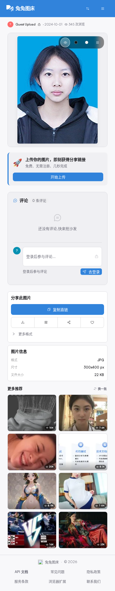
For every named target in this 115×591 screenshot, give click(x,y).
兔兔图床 (25, 8)
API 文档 (21, 572)
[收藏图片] (92, 322)
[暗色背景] (76, 42)
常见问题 (57, 572)
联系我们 (94, 581)
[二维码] (46, 322)
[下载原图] (22, 322)
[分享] (69, 322)
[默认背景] (65, 42)
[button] (57, 334)
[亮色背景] (86, 42)
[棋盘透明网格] (97, 42)
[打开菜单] (103, 8)
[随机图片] (88, 8)
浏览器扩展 (57, 581)
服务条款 (21, 581)
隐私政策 (94, 572)
